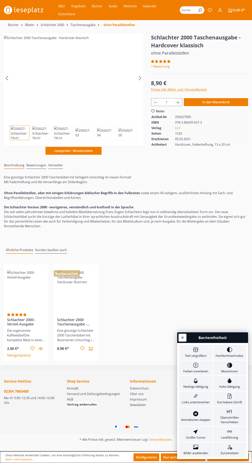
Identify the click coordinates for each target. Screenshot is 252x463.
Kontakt (73, 388)
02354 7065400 (16, 391)
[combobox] (187, 10)
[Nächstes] (140, 78)
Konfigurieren (146, 457)
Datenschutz (139, 388)
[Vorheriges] (7, 78)
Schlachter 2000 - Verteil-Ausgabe (21, 322)
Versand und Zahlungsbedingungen (93, 394)
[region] (73, 87)
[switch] (195, 352)
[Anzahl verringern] (155, 102)
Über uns (137, 394)
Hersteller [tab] (55, 165)
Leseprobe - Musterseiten (73, 151)
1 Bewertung (160, 66)
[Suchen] (199, 10)
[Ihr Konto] (220, 10)
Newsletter (138, 405)
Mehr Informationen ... (20, 459)
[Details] (41, 348)
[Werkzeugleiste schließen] (182, 338)
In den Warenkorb (216, 102)
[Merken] (32, 348)
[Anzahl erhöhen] (178, 102)
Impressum (138, 399)
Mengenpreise (19, 355)
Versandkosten (160, 439)
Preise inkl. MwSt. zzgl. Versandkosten (179, 89)
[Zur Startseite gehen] (23, 10)
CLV (178, 128)
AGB (70, 399)
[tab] (14, 165)
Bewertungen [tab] (36, 165)
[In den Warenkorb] (91, 348)
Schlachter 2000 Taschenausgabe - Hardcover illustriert (74, 322)
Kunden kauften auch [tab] (51, 250)
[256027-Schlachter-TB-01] (73, 77)
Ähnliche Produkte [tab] (19, 250)
